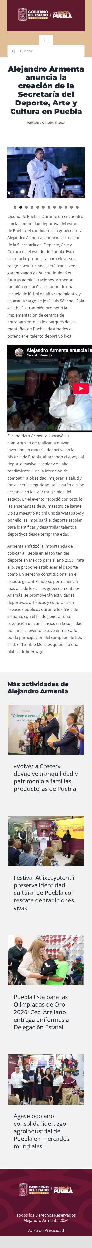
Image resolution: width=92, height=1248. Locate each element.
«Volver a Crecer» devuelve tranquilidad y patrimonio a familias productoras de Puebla (46, 777)
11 (71, 207)
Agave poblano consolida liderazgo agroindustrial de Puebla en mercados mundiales (41, 1131)
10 (66, 207)
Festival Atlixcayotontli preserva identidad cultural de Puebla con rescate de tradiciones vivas (44, 892)
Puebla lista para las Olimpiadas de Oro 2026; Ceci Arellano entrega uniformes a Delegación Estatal (41, 1012)
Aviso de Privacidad (46, 1230)
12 (77, 207)
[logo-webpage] (45, 8)
